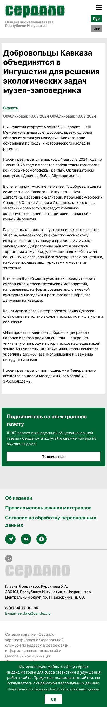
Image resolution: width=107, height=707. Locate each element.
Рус (96, 18)
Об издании (18, 498)
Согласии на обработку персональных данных (63, 689)
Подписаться (54, 456)
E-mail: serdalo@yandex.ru (28, 613)
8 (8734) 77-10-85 (21, 608)
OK (53, 699)
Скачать (10, 108)
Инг (96, 28)
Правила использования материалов (48, 508)
